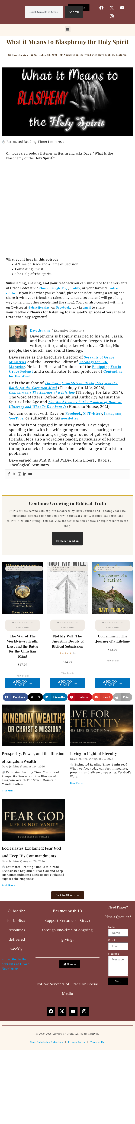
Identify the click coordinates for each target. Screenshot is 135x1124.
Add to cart (23, 683)
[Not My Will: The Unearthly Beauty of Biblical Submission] (67, 588)
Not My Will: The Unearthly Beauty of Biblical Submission (67, 641)
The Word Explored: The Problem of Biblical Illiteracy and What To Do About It (65, 404)
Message (113, 953)
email (87, 307)
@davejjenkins (39, 307)
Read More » (8, 790)
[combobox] (44, 12)
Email (111, 940)
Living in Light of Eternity (93, 753)
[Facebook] (9, 474)
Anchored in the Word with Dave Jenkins (89, 55)
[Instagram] (19, 474)
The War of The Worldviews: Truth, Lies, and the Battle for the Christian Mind (22, 646)
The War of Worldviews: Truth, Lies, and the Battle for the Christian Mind (63, 385)
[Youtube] (30, 474)
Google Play (59, 288)
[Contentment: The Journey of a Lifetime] (112, 588)
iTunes (43, 288)
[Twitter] (14, 474)
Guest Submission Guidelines (46, 1042)
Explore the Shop (67, 541)
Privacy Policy (76, 1042)
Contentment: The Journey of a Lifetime (42, 392)
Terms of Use (97, 1042)
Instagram (112, 413)
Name (111, 927)
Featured (121, 55)
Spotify (75, 288)
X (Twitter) (92, 413)
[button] (67, 29)
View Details (22, 675)
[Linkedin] (25, 474)
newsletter (69, 418)
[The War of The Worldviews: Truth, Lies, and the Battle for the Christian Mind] (22, 588)
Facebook (63, 307)
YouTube (16, 418)
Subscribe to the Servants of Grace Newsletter (15, 964)
